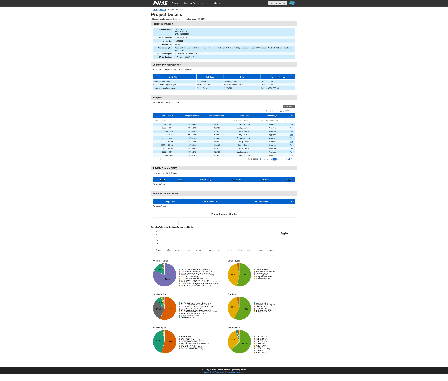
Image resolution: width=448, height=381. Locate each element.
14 (281, 159)
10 (267, 159)
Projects (162, 9)
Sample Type (243, 115)
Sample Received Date (215, 115)
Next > (293, 159)
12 (274, 159)
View (291, 124)
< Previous (156, 159)
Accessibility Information (235, 372)
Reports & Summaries (193, 3)
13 (278, 159)
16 (288, 159)
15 (284, 159)
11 (271, 159)
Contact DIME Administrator (214, 372)
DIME (155, 9)
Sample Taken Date (192, 115)
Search (175, 3)
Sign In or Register (277, 3)
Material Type (272, 115)
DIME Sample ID (167, 115)
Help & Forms (215, 3)
